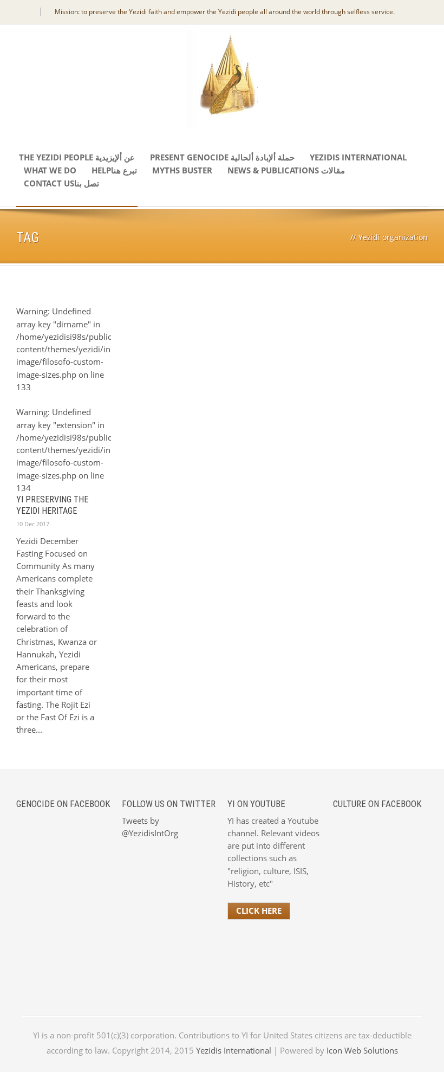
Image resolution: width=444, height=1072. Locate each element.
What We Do (50, 170)
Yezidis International (358, 157)
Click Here (259, 910)
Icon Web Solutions (362, 1050)
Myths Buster (182, 170)
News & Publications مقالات (286, 170)
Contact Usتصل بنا (61, 183)
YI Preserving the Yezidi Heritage (52, 505)
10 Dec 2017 (32, 524)
